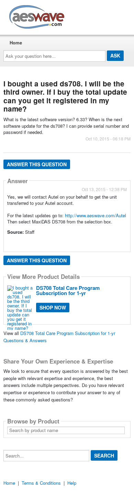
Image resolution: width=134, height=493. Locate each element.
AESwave (87, 15)
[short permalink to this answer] (8, 241)
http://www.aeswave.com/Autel (95, 215)
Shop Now (53, 307)
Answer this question (37, 164)
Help (71, 483)
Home (16, 42)
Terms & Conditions (41, 483)
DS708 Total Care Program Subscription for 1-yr (68, 290)
